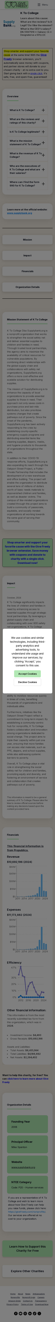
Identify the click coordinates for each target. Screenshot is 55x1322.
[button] (27, 661)
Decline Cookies (27, 682)
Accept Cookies (27, 673)
